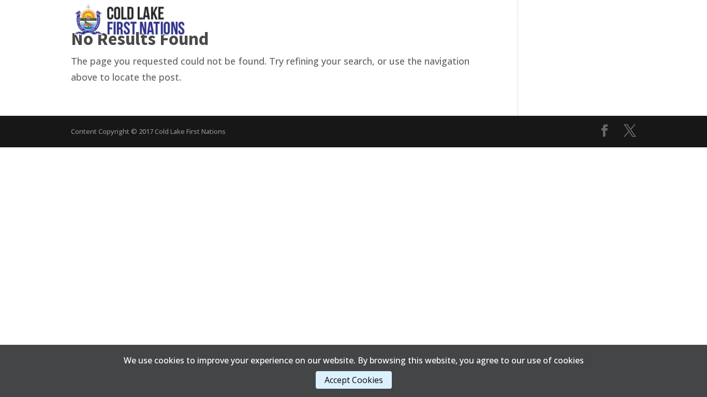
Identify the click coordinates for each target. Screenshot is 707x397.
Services (418, 20)
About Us (566, 20)
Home (311, 20)
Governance (357, 20)
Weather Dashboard (596, 36)
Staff (616, 20)
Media (468, 20)
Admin (514, 20)
